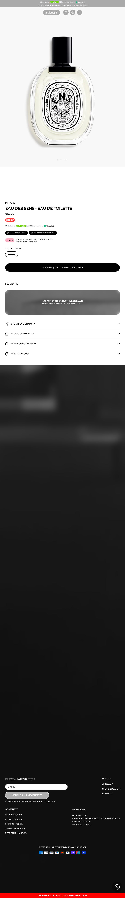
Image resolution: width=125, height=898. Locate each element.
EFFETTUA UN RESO (16, 833)
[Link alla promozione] (62, 2)
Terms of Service (15, 829)
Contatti (107, 793)
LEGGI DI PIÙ (11, 284)
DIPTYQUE (10, 203)
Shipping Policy (14, 824)
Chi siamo (107, 784)
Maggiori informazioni (26, 241)
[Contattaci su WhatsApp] (117, 887)
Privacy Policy (13, 815)
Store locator (111, 789)
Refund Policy (13, 819)
